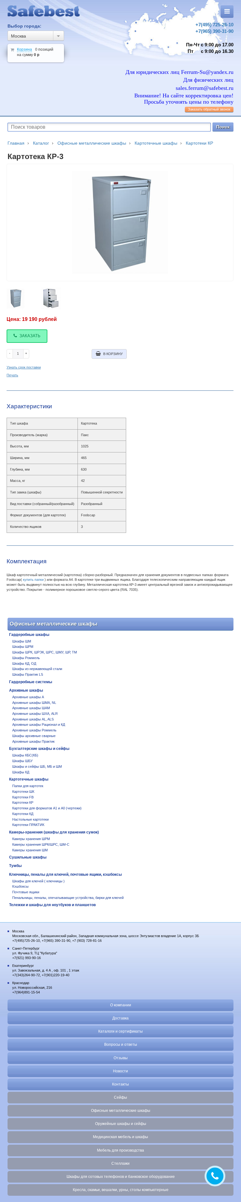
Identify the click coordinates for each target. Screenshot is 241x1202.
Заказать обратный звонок (209, 109)
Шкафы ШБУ (22, 761)
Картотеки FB (23, 797)
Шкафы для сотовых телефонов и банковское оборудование (121, 1176)
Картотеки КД (22, 814)
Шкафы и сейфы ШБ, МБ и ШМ (37, 766)
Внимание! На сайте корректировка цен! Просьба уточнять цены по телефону (183, 98)
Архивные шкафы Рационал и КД (38, 724)
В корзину (113, 354)
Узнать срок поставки (24, 367)
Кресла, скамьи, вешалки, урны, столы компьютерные (121, 1190)
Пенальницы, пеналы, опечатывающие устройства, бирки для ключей (68, 898)
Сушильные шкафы (27, 857)
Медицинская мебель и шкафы (120, 1137)
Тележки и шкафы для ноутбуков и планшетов (52, 905)
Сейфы (120, 1097)
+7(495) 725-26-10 (214, 24)
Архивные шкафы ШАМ (31, 708)
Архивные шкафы (26, 690)
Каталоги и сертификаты (120, 1031)
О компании (120, 1005)
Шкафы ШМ (21, 641)
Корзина (24, 49)
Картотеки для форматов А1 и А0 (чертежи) (47, 808)
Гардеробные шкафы (29, 634)
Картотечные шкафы (28, 779)
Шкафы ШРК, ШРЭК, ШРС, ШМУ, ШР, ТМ (44, 652)
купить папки (33, 579)
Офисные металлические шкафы (120, 1110)
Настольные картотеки (30, 819)
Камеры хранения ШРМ (31, 839)
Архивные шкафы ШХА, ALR (35, 713)
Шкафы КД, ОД (24, 663)
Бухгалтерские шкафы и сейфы (39, 748)
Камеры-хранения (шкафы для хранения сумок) (54, 832)
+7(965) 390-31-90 (214, 31)
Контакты (120, 1084)
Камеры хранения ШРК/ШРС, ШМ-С (40, 844)
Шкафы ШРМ (22, 646)
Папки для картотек (27, 786)
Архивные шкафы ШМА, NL (34, 702)
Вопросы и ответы (120, 1044)
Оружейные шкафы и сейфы (120, 1124)
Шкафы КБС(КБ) (25, 755)
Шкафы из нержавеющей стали (37, 669)
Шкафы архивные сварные (34, 736)
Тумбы (15, 866)
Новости (120, 1071)
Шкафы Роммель (26, 658)
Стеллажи (120, 1163)
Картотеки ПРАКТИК (28, 825)
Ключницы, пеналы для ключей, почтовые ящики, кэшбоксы (65, 874)
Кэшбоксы (20, 886)
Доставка (120, 1018)
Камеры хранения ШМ (30, 850)
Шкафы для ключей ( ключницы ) (38, 881)
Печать (12, 375)
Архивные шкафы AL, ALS (33, 719)
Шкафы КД (20, 772)
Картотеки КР (22, 802)
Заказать (29, 335)
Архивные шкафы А (28, 697)
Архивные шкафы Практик (33, 741)
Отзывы (121, 1058)
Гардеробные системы (30, 682)
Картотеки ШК (23, 791)
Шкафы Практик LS (27, 674)
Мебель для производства (120, 1150)
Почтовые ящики (25, 892)
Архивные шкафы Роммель (34, 730)
